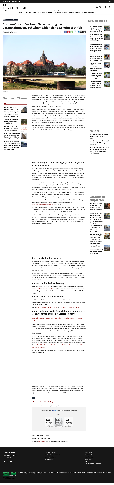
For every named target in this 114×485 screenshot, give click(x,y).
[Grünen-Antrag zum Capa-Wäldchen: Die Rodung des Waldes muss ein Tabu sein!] (106, 84)
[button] (30, 12)
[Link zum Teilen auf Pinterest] (68, 32)
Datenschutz (88, 466)
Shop (19, 1)
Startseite (21, 12)
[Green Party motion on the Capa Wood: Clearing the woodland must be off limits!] (106, 76)
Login (110, 1)
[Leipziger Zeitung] (14, 7)
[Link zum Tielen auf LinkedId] (78, 32)
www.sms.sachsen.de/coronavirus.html (43, 289)
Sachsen (9, 19)
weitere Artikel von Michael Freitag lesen (44, 402)
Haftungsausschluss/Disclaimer (93, 463)
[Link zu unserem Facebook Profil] (102, 7)
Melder (84, 12)
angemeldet (41, 441)
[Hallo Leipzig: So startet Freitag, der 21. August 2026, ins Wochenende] (106, 228)
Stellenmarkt (14, 1)
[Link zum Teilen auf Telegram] (75, 32)
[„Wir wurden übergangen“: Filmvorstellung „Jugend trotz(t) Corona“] (24, 122)
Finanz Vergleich (89, 457)
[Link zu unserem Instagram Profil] (99, 7)
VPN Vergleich (88, 454)
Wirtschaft (36, 12)
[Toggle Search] (109, 7)
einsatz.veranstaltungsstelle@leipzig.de (43, 204)
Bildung (57, 12)
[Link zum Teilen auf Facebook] (65, 32)
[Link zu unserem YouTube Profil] (96, 7)
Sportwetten (88, 459)
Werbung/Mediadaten (50, 457)
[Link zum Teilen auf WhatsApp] (71, 32)
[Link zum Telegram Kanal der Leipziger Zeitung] (105, 7)
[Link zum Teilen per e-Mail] (81, 32)
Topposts (15, 19)
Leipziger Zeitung (6, 1)
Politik (28, 12)
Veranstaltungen (74, 12)
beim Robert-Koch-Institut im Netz (70, 307)
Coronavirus (38, 397)
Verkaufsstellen (49, 459)
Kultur (50, 12)
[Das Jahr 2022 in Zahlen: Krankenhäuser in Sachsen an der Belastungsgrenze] (24, 129)
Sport (64, 12)
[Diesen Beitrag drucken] (84, 32)
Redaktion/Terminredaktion (52, 454)
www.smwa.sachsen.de (78, 300)
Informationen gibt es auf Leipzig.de (46, 307)
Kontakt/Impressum (50, 452)
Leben (43, 12)
